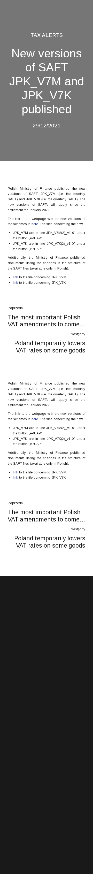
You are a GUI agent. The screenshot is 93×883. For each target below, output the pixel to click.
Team (11, 765)
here (35, 224)
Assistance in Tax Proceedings (29, 689)
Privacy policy (17, 774)
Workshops (15, 716)
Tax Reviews (16, 707)
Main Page (15, 747)
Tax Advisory (16, 698)
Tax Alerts (46, 35)
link (15, 277)
